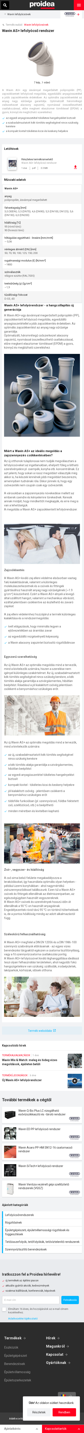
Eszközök (11, 1347)
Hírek (50, 1338)
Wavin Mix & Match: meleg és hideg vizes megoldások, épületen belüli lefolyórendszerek (42, 1062)
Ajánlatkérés (12, 1429)
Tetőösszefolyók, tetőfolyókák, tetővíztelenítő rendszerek (42, 1241)
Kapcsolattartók (55, 1429)
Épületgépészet (15, 1356)
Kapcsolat (54, 1354)
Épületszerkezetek (17, 1380)
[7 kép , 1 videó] (42, 58)
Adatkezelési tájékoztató (23, 1318)
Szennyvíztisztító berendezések (42, 1249)
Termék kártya (42, 1115)
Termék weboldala (40, 1030)
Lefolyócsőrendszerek (42, 1215)
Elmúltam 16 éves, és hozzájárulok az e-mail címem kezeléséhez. (38, 1310)
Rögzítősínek (42, 1222)
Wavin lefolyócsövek (19, 14)
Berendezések (14, 1364)
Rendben (64, 1412)
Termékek (13, 1338)
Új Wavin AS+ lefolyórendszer (42, 1082)
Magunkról (55, 1346)
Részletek (38, 1412)
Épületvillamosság (17, 1372)
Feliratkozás (70, 1300)
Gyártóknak (56, 1362)
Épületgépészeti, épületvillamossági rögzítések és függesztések (42, 1232)
